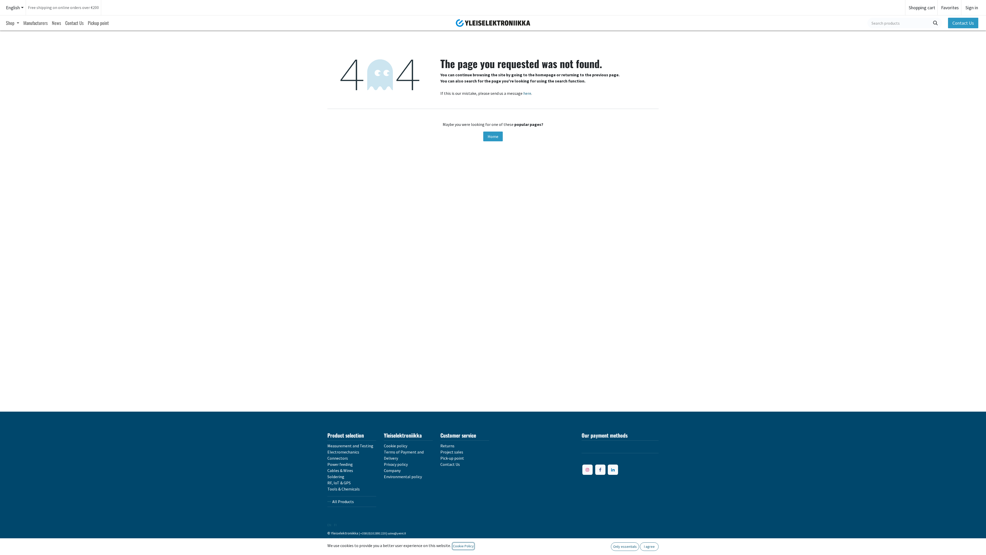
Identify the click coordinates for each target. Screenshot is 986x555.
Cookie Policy (463, 546)
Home (493, 136)
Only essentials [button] (625, 546)
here (527, 93)
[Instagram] (587, 470)
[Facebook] (600, 470)
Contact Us (963, 23)
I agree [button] (649, 546)
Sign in (971, 8)
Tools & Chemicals (343, 489)
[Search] (935, 23)
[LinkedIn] (613, 470)
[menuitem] (12, 23)
